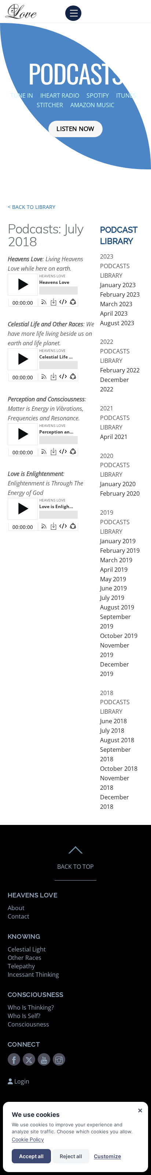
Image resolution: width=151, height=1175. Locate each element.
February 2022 (120, 370)
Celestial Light (27, 949)
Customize (107, 1156)
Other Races (24, 958)
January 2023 (118, 285)
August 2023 (117, 323)
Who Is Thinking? (31, 1007)
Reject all (71, 1156)
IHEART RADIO (59, 95)
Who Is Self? (24, 1016)
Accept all (31, 1156)
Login (21, 1081)
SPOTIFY (98, 95)
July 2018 (112, 731)
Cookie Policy (28, 1139)
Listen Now (75, 128)
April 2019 (114, 570)
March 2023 (116, 304)
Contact (18, 916)
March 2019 (116, 560)
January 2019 (118, 541)
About (16, 908)
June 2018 (113, 721)
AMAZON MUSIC (93, 105)
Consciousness (28, 1024)
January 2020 (118, 484)
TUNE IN (21, 95)
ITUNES (127, 95)
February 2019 (120, 551)
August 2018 (117, 740)
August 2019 (117, 607)
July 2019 (112, 598)
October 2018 (118, 769)
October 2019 (118, 636)
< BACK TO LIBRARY (31, 206)
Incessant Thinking (33, 975)
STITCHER (51, 105)
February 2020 (120, 493)
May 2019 (113, 579)
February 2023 (120, 294)
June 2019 (113, 588)
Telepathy (21, 966)
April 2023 (114, 313)
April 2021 (114, 437)
